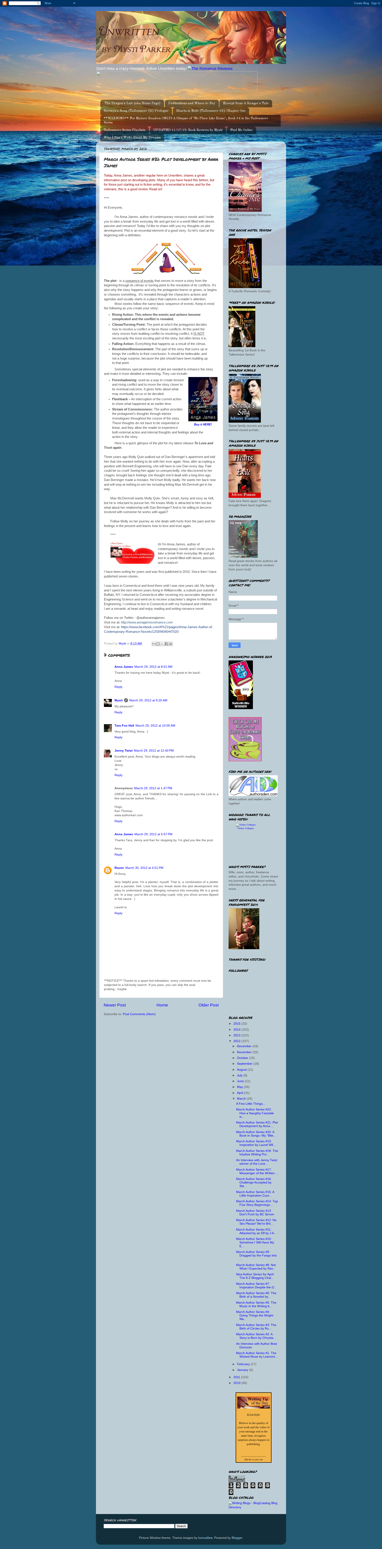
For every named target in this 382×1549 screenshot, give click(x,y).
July (240, 1075)
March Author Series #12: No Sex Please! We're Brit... (256, 1221)
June (241, 1081)
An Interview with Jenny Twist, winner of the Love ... (257, 1161)
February (244, 1364)
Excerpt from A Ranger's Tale (246, 103)
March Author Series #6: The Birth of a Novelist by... (256, 1294)
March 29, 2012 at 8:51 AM (153, 666)
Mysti (119, 700)
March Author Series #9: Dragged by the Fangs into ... (256, 1255)
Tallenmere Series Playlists (124, 130)
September (245, 1063)
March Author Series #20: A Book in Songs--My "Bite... (256, 1133)
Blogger (237, 1537)
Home (162, 1005)
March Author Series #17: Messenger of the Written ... (257, 1171)
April (240, 1093)
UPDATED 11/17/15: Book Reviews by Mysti (187, 130)
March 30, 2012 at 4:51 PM (144, 868)
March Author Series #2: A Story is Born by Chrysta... (256, 1336)
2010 (237, 1383)
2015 (237, 1023)
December (244, 1046)
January (243, 1370)
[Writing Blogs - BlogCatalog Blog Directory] (253, 1507)
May (240, 1087)
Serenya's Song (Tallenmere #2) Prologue (136, 111)
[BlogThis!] (158, 644)
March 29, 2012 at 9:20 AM (148, 700)
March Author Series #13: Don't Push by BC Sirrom (255, 1212)
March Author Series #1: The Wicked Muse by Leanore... (257, 1354)
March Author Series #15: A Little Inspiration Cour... (255, 1193)
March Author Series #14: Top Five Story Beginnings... (257, 1203)
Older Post (209, 1005)
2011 (237, 1377)
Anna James (124, 666)
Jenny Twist (124, 750)
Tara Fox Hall (124, 725)
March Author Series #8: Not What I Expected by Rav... (256, 1266)
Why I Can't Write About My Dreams (132, 137)
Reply (118, 687)
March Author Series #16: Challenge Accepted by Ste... (254, 1182)
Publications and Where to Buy (191, 103)
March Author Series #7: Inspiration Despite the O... (256, 1285)
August (242, 1069)
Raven (119, 868)
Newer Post (115, 1005)
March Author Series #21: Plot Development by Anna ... (257, 1124)
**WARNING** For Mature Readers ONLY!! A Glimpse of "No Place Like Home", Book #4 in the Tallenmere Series (186, 120)
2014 (237, 1029)
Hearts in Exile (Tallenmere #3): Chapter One (211, 111)
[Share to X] (162, 644)
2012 (237, 1041)
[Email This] (154, 644)
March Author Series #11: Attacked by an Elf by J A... (256, 1231)
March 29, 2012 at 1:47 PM (153, 788)
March (242, 1098)
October (243, 1058)
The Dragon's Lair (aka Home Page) (132, 103)
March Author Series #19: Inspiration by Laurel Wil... (256, 1143)
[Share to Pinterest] (170, 644)
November (244, 1052)
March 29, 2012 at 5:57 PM (153, 834)
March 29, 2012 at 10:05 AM (155, 725)
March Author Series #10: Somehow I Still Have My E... (255, 1242)
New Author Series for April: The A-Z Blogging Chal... (255, 1276)
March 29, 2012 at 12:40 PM (154, 750)
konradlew (205, 1537)
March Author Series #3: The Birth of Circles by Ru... (256, 1326)
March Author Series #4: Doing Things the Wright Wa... (254, 1315)
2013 (237, 1035)
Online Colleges (246, 828)
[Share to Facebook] (166, 644)
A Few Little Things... (250, 1103)
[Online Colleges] (246, 825)
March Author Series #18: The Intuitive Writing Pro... (257, 1152)
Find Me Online (241, 130)
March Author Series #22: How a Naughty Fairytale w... (255, 1113)
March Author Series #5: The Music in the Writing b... (256, 1304)
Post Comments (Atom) (139, 1014)
